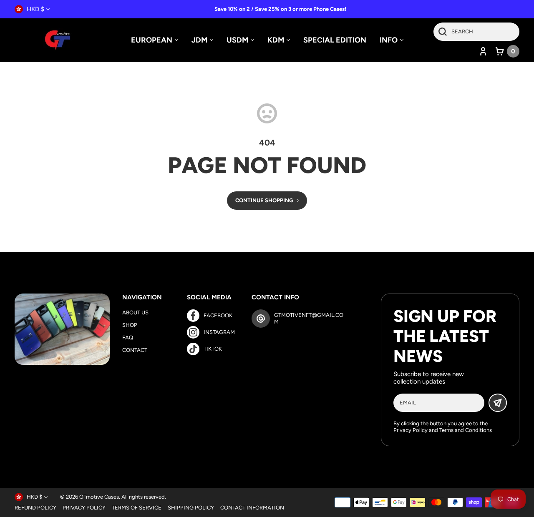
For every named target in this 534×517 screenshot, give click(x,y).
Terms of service (136, 507)
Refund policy (35, 507)
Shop (129, 325)
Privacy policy (84, 507)
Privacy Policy (410, 430)
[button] (507, 51)
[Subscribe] (498, 403)
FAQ (127, 337)
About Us (135, 312)
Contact (134, 350)
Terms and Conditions (465, 430)
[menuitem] (154, 40)
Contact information (252, 507)
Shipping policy (191, 507)
